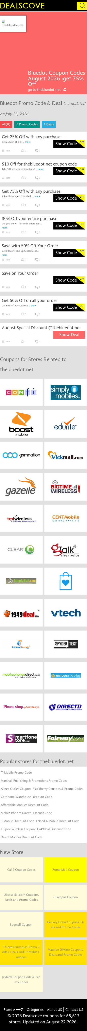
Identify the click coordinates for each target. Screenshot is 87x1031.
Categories (35, 1010)
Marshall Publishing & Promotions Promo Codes (34, 781)
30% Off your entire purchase (29, 218)
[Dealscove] (23, 5)
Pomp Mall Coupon (65, 870)
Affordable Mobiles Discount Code (24, 805)
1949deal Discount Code (54, 829)
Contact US (74, 1010)
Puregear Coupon (66, 897)
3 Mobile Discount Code (17, 821)
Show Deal (69, 334)
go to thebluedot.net (44, 90)
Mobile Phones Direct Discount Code (26, 813)
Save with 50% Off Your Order (30, 245)
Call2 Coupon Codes (21, 870)
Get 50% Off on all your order (29, 300)
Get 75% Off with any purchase (31, 191)
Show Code (66, 143)
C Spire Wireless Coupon (18, 829)
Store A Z (13, 1010)
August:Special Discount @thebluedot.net (41, 327)
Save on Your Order (20, 273)
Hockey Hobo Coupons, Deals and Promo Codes (65, 924)
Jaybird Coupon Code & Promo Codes (21, 979)
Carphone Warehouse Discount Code (26, 797)
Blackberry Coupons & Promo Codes (58, 789)
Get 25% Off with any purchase (31, 136)
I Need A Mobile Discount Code (57, 821)
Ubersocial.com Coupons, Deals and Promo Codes (21, 897)
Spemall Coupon (21, 924)
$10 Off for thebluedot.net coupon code (39, 164)
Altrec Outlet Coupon (16, 789)
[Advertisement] (56, 43)
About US (54, 1010)
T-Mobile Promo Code (16, 772)
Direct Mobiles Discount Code (21, 837)
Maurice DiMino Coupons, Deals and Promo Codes (66, 952)
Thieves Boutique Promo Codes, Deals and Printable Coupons (21, 952)
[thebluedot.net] (13, 24)
